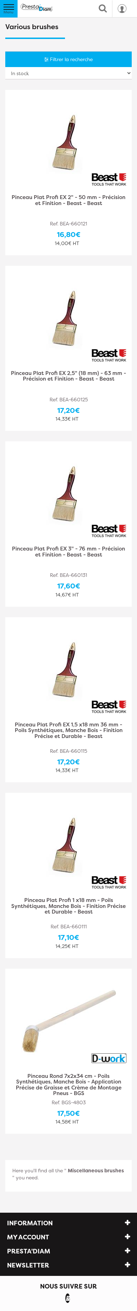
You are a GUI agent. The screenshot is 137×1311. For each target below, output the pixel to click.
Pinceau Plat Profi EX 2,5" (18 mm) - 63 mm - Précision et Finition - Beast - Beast (68, 376)
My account (28, 1237)
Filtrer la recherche (70, 59)
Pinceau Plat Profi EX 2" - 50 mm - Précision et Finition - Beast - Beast (68, 201)
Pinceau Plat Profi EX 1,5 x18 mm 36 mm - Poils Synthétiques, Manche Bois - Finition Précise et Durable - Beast (69, 731)
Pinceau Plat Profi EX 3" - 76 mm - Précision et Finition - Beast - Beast (68, 552)
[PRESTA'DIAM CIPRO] (36, 8)
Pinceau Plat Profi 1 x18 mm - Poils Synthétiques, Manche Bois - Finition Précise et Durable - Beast (68, 906)
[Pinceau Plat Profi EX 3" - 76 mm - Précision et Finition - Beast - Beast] (68, 494)
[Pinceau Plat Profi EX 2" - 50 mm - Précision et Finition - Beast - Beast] (68, 142)
